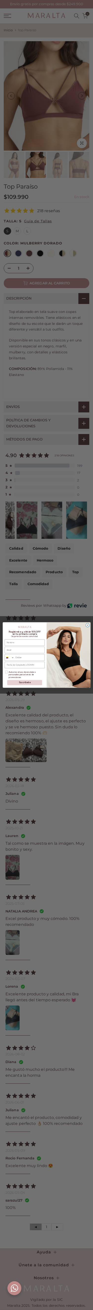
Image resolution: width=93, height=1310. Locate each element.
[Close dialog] (88, 625)
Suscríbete (25, 682)
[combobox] (9, 657)
